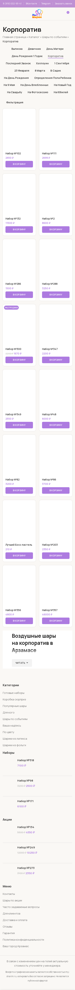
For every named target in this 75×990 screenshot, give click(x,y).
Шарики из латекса (15, 739)
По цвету (8, 732)
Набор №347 (50, 349)
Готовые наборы (13, 693)
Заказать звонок (63, 3)
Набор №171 (25, 801)
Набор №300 (13, 349)
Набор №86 (49, 479)
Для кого (9, 712)
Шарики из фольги (14, 745)
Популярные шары (15, 706)
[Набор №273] (9, 873)
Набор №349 (13, 414)
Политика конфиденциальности (23, 940)
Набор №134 (25, 827)
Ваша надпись (12, 725)
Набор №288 (50, 283)
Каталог (34, 37)
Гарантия (9, 933)
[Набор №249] (9, 852)
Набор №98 (25, 780)
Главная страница (14, 37)
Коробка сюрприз (14, 699)
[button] (19, 164)
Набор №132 (13, 218)
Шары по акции (12, 900)
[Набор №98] (9, 786)
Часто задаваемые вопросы (21, 907)
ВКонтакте (31, 3)
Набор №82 (12, 479)
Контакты (9, 894)
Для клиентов (11, 913)
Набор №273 (26, 868)
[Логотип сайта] (37, 13)
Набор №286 (13, 283)
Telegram (46, 3)
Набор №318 (25, 760)
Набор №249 (26, 847)
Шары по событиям (54, 37)
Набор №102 (13, 153)
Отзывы (7, 926)
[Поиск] (21, 13)
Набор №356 (13, 610)
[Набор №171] (9, 806)
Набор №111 (49, 153)
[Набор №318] (9, 765)
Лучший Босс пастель (18, 544)
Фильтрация (14, 102)
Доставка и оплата (15, 920)
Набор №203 (50, 544)
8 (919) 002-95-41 (12, 3)
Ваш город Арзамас (16, 946)
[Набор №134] (9, 832)
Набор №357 (50, 610)
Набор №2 (48, 218)
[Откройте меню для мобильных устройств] (8, 13)
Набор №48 (49, 414)
